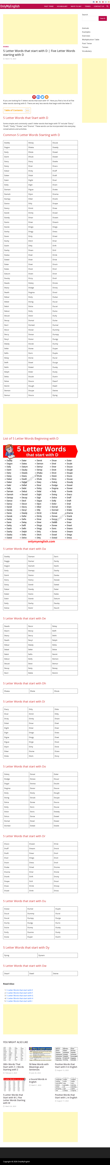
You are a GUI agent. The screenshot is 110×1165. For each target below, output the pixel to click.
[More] (47, 97)
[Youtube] (97, 2)
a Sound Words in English (38, 1080)
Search (85, 14)
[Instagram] (106, 2)
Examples (86, 32)
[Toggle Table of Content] (26, 110)
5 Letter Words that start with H (20, 998)
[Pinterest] (103, 2)
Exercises (86, 36)
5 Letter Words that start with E (20, 990)
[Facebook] (93, 2)
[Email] (108, 2)
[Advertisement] (40, 29)
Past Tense (48, 6)
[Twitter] (42, 97)
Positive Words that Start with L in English (66, 1096)
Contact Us (99, 6)
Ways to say (76, 6)
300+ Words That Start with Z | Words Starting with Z (13, 1067)
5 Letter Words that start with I (19, 1001)
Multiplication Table (90, 39)
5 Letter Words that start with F (20, 993)
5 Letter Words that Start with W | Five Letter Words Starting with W (14, 1098)
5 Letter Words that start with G (20, 995)
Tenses (87, 6)
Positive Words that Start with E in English (66, 1065)
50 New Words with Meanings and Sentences (39, 1067)
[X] (100, 2)
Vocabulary (62, 6)
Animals (85, 28)
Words (6, 47)
